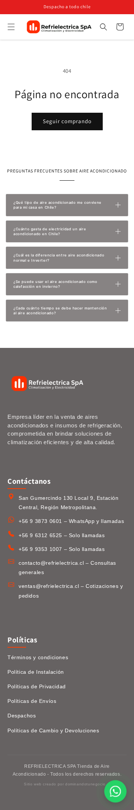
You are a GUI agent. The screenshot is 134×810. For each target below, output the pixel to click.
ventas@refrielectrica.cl (49, 586)
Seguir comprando (67, 121)
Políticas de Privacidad (36, 686)
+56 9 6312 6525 (40, 535)
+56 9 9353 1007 (40, 549)
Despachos (21, 716)
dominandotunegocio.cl (87, 784)
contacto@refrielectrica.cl (51, 563)
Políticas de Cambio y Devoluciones (53, 730)
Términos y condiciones (37, 657)
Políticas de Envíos (31, 701)
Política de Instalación (35, 672)
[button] (11, 27)
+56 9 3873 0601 (40, 521)
